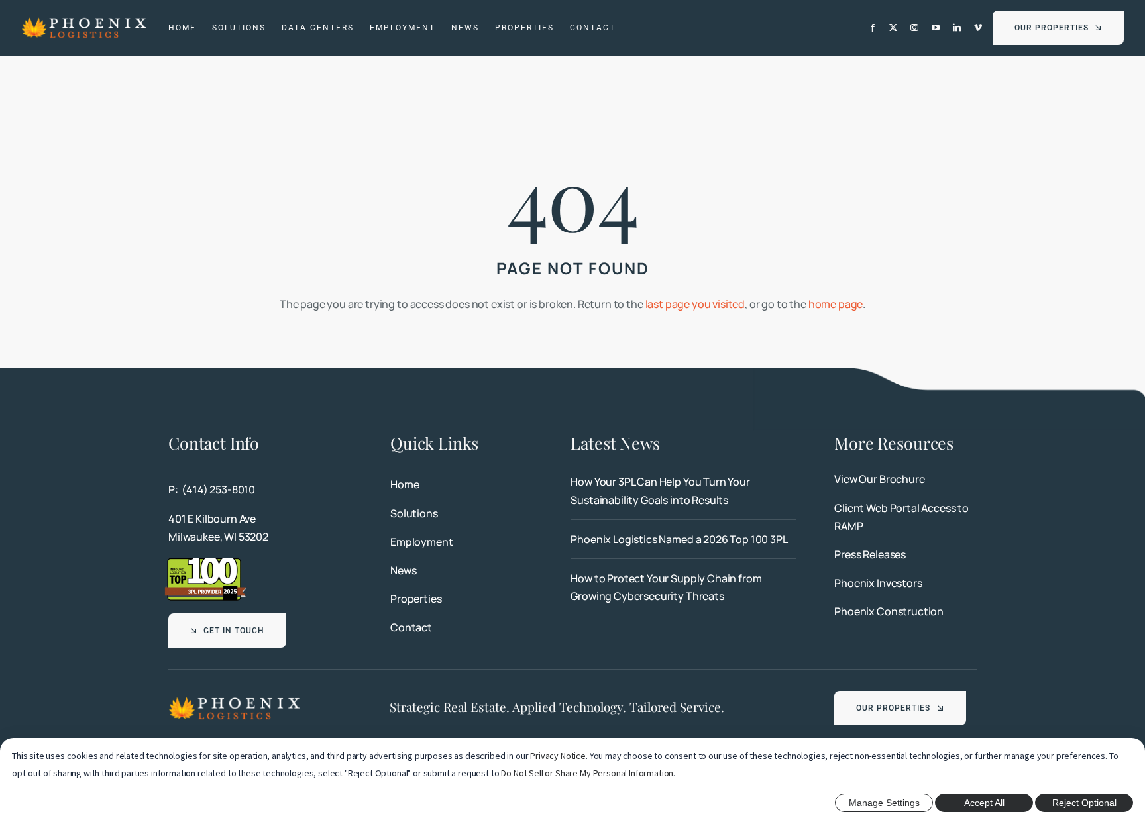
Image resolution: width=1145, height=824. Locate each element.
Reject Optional (1084, 803)
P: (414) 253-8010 (211, 489)
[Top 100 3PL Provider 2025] (205, 561)
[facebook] (873, 28)
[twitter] (893, 28)
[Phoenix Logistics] (84, 21)
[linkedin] (957, 28)
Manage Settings (884, 803)
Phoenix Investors (878, 583)
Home (404, 484)
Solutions (414, 513)
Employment (421, 542)
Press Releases (870, 554)
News (403, 570)
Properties (415, 599)
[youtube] (936, 28)
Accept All (984, 803)
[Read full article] (683, 491)
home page (835, 304)
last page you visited (695, 304)
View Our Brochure (879, 479)
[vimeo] (978, 28)
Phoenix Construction (889, 611)
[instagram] (914, 28)
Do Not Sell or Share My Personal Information (587, 773)
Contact (411, 627)
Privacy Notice (558, 756)
